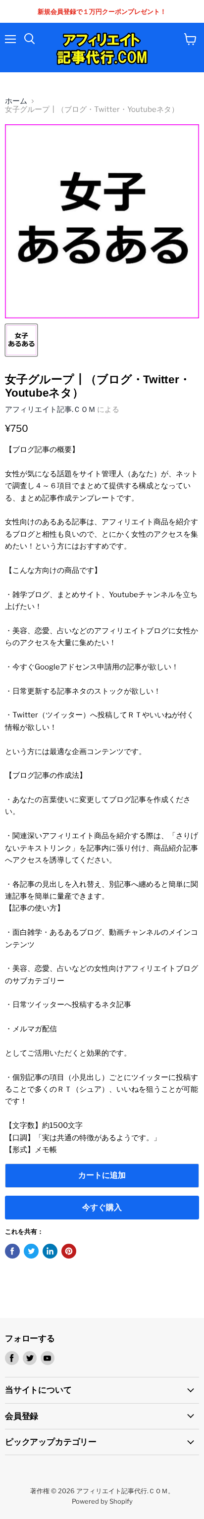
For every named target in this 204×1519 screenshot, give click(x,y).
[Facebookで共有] (12, 1251)
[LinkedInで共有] (50, 1251)
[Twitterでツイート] (31, 1251)
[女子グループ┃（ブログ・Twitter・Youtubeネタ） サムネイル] (21, 340)
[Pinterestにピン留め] (68, 1251)
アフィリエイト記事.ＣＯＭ (50, 409)
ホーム (16, 101)
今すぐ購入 (102, 1207)
